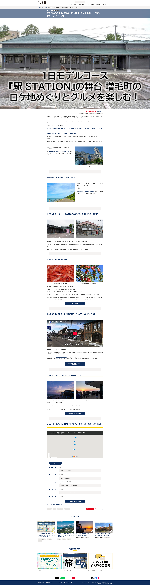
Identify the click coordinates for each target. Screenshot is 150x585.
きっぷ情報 (98, 4)
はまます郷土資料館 (89, 191)
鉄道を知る (81, 4)
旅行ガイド (73, 4)
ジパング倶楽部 (90, 4)
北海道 (59, 539)
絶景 (87, 113)
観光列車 (69, 539)
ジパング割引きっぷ (42, 539)
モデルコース (100, 113)
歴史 (101, 537)
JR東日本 (40, 541)
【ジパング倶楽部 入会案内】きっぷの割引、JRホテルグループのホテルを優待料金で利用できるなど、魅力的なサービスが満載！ (75, 128)
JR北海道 (81, 113)
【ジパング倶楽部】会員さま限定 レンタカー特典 (58, 151)
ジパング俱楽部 (44, 7)
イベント (109, 4)
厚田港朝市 (80, 191)
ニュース (104, 4)
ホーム (39, 7)
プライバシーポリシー (50, 582)
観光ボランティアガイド (61, 357)
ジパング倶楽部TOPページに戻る (55, 504)
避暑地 (64, 539)
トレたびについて (41, 582)
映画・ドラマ (93, 113)
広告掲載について (67, 582)
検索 (83, 2)
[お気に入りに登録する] (54, 531)
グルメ (87, 537)
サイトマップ (59, 582)
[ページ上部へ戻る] (148, 582)
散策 (82, 537)
